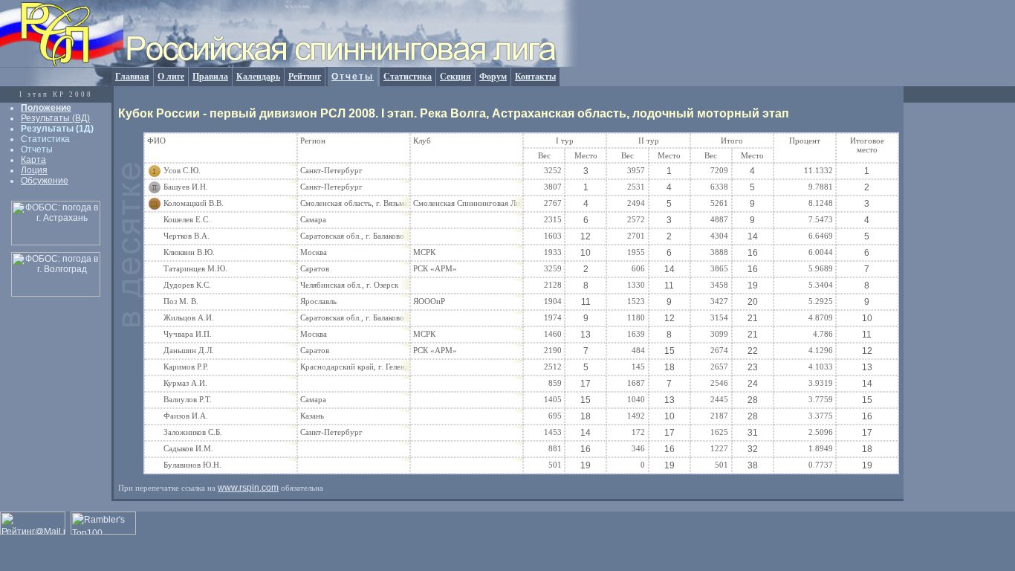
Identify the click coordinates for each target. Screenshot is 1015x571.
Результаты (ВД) (55, 118)
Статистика (407, 76)
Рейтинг (304, 76)
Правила (210, 76)
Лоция (34, 170)
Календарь (258, 76)
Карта (33, 160)
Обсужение (44, 180)
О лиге (171, 76)
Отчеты (352, 76)
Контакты (535, 76)
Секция (455, 76)
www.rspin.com (248, 488)
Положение (46, 108)
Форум (493, 76)
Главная (132, 76)
